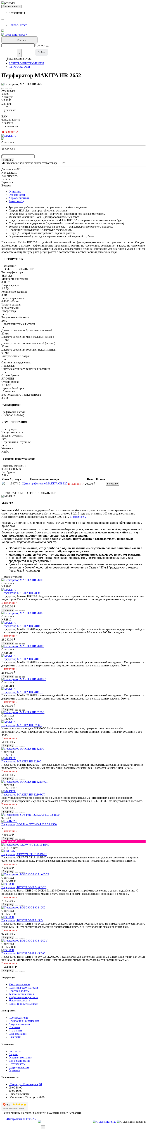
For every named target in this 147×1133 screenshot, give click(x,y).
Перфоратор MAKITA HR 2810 (20, 625)
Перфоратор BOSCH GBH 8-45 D (22, 920)
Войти (42, 52)
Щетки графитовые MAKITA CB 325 (44, 483)
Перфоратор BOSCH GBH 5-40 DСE (23, 887)
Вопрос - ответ (18, 24)
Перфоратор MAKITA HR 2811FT (22, 692)
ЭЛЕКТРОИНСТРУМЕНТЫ (26, 63)
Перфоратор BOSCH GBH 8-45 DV (23, 953)
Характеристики (19, 197)
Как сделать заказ (19, 984)
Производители (18, 1017)
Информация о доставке (23, 997)
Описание (15, 191)
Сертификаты (17, 1063)
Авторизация (17, 12)
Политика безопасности (23, 987)
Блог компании (18, 1033)
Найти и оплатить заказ (23, 1003)
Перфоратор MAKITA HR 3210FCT (23, 794)
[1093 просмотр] (10, 88)
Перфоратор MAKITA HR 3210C (21, 761)
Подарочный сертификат (24, 1020)
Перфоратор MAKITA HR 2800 (20, 592)
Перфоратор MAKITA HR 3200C (21, 725)
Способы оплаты (19, 990)
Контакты (15, 1051)
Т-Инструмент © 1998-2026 (21, 1118)
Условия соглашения (21, 994)
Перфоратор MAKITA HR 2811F (21, 659)
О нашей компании (20, 1057)
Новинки (14, 1027)
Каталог (21, 40)
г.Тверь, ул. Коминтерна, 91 (25, 1084)
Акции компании (19, 1024)
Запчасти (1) (16, 201)
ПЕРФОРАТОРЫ (19, 66)
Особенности (17, 194)
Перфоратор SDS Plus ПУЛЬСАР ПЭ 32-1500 (29, 824)
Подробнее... (78, 516)
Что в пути (15, 1030)
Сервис (13, 1054)
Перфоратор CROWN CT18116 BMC (24, 854)
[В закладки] (2, 88)
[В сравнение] (6, 88)
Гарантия (14, 1070)
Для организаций (19, 1060)
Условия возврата (19, 1000)
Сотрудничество (19, 1067)
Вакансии (15, 1036)
